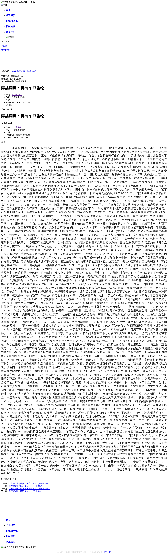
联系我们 (11, 32)
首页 (8, 10)
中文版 (4, 46)
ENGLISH (5, 50)
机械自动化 (12, 21)
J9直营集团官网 (18, 71)
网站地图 (107, 552)
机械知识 (11, 26)
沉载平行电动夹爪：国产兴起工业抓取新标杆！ (29, 483)
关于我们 (11, 15)
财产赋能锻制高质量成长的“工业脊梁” (25, 486)
